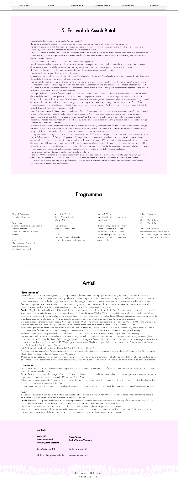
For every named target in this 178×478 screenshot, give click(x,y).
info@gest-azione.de (78, 455)
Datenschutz (96, 473)
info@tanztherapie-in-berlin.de (50, 455)
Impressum (80, 473)
